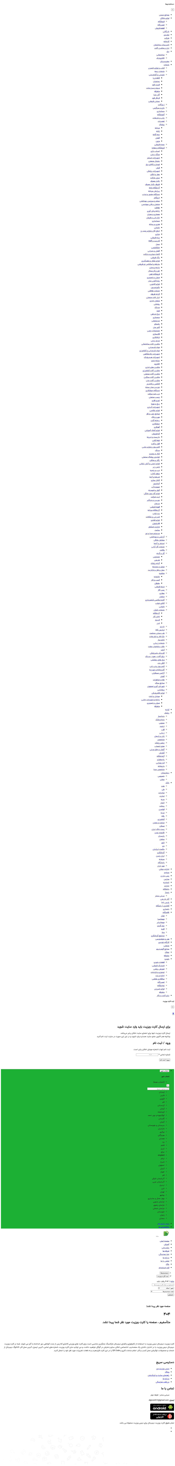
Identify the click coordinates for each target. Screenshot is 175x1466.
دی (163, 846)
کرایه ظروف (155, 294)
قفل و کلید (155, 443)
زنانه (158, 131)
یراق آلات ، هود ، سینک (155, 656)
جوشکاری (156, 423)
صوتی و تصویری (153, 277)
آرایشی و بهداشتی (157, 536)
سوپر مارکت (155, 177)
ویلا (163, 932)
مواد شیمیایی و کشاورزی (149, 350)
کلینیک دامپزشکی (157, 653)
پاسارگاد (161, 862)
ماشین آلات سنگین (152, 377)
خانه (172, 1281)
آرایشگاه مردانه (154, 510)
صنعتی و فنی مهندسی (150, 204)
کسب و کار (155, 580)
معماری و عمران (153, 214)
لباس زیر (156, 467)
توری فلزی (156, 400)
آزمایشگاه (161, 756)
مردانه (157, 128)
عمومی (162, 723)
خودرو (167, 959)
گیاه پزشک (155, 563)
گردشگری (161, 852)
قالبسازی (156, 334)
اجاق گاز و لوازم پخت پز (150, 231)
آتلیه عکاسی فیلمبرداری (155, 600)
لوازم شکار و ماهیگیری (150, 260)
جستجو (170, 1295)
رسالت (162, 806)
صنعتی (166, 945)
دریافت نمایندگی (162, 1382)
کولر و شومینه (154, 490)
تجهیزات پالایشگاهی (151, 354)
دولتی (162, 779)
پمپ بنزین (164, 875)
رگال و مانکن (155, 460)
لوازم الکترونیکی (158, 693)
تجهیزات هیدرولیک (152, 357)
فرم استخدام (164, 1267)
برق (168, 51)
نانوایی (162, 606)
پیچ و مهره (155, 403)
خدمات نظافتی (154, 290)
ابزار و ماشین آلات (161, 48)
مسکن (162, 826)
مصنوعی (156, 556)
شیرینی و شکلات (153, 516)
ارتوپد (162, 726)
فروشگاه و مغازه (158, 147)
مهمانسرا (161, 919)
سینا (163, 812)
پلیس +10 (165, 902)
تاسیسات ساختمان (161, 44)
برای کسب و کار (163, 995)
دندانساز (161, 716)
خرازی (157, 234)
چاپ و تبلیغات (159, 118)
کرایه (167, 709)
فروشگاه (161, 21)
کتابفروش (156, 433)
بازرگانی (166, 31)
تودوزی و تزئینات (158, 972)
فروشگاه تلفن (154, 274)
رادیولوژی (161, 759)
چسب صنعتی (154, 397)
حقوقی (157, 583)
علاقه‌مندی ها (163, 1227)
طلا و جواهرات (159, 679)
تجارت (162, 796)
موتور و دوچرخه (158, 566)
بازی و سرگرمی (159, 108)
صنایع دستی (164, 15)
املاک (167, 952)
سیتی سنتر (160, 895)
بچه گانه (156, 134)
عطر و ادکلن (155, 174)
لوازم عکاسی (155, 410)
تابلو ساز (161, 639)
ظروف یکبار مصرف (152, 184)
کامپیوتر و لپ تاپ (157, 666)
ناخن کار (156, 616)
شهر (163, 842)
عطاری (162, 593)
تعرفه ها (166, 1251)
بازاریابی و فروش (153, 217)
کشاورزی (161, 819)
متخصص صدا (159, 769)
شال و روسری (154, 453)
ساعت (157, 530)
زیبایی (162, 733)
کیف (163, 649)
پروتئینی (161, 689)
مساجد (166, 872)
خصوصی (161, 776)
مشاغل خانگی (159, 540)
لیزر (158, 623)
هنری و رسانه (154, 224)
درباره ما (166, 1257)
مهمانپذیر (161, 922)
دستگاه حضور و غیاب (151, 194)
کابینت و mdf (154, 241)
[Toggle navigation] (157, 1236)
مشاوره (162, 573)
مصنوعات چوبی (153, 330)
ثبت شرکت (155, 497)
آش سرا (156, 94)
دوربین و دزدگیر (153, 500)
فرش (158, 167)
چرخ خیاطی (155, 314)
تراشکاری (156, 337)
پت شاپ (156, 513)
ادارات (166, 885)
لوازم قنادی (155, 520)
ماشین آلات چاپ (153, 380)
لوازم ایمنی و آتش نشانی (149, 463)
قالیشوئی (156, 523)
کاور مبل (156, 327)
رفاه (163, 816)
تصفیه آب (155, 487)
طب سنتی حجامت (157, 633)
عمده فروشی (159, 144)
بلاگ (167, 1264)
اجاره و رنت (160, 975)
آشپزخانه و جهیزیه (157, 669)
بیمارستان (165, 772)
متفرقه (157, 91)
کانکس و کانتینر (153, 383)
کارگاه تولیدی (163, 942)
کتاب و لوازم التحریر (156, 68)
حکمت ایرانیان (159, 849)
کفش (157, 138)
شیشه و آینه (155, 477)
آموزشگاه (161, 114)
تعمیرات (161, 121)
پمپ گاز (161, 590)
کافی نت (161, 663)
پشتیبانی (165, 1247)
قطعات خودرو (159, 962)
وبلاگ (167, 1372)
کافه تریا (156, 78)
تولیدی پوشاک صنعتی (151, 457)
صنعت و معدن (159, 822)
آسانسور (156, 483)
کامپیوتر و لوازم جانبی (151, 447)
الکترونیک (160, 58)
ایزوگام (157, 197)
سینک (157, 307)
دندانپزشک (160, 719)
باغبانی (157, 227)
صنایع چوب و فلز (153, 413)
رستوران (156, 81)
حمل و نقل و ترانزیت (156, 570)
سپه (163, 799)
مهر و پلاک (155, 417)
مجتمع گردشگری (158, 935)
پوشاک (162, 124)
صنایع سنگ (160, 683)
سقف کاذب (155, 473)
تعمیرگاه (161, 24)
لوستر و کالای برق (153, 164)
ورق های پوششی (158, 659)
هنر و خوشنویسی (162, 939)
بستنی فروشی (154, 101)
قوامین (162, 809)
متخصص (161, 739)
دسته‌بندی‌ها (164, 1273)
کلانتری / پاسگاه (162, 905)
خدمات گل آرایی (158, 546)
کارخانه (166, 41)
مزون (158, 141)
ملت (163, 786)
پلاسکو (157, 324)
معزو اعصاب (160, 746)
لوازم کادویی (155, 284)
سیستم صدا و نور (152, 533)
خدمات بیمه (160, 71)
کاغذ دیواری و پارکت (151, 254)
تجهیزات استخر (153, 157)
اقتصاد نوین (160, 832)
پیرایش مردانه (154, 191)
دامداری (166, 909)
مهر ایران (161, 866)
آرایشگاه (156, 613)
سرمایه (162, 859)
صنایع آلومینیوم (162, 949)
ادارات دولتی (164, 869)
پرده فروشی (155, 237)
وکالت (162, 550)
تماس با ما (165, 1261)
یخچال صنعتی (154, 161)
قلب (163, 729)
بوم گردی (161, 925)
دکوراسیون (155, 287)
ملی (163, 789)
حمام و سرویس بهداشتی (150, 201)
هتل (163, 915)
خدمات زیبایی (159, 643)
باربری (162, 626)
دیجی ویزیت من (162, 1368)
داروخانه (161, 766)
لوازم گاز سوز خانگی (152, 493)
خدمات (166, 64)
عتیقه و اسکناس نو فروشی (149, 264)
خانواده (157, 576)
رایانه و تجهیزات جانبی (150, 699)
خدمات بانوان (159, 610)
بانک (167, 782)
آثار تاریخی (164, 899)
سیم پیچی (155, 340)
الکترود (157, 364)
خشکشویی (155, 247)
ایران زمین (160, 856)
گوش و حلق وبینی (157, 749)
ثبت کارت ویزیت (163, 1276)
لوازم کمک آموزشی (152, 430)
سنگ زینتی (155, 154)
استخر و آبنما (159, 543)
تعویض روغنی (159, 969)
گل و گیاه (161, 553)
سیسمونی (156, 320)
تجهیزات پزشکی (153, 171)
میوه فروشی (160, 586)
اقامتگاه (166, 912)
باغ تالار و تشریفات (157, 636)
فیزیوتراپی (160, 762)
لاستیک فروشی (158, 965)
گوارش (162, 752)
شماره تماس (164, 1054)
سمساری (156, 317)
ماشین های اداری (152, 367)
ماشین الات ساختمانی (150, 344)
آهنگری (157, 427)
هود (158, 310)
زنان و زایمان (159, 736)
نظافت (157, 207)
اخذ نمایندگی (164, 1254)
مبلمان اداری (155, 300)
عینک (157, 450)
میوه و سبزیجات (153, 88)
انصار (162, 802)
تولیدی (166, 34)
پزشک (166, 713)
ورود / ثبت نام (164, 1060)
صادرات (161, 792)
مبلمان (162, 596)
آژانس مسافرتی (158, 673)
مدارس (166, 879)
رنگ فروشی (155, 257)
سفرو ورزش (164, 61)
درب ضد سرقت (154, 393)
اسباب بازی (155, 151)
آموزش (166, 1244)
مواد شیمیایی (154, 347)
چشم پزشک (160, 743)
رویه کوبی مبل (154, 280)
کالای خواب (160, 603)
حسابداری (161, 111)
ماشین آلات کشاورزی (151, 370)
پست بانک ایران (158, 829)
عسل (158, 244)
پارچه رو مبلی (154, 267)
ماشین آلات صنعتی (152, 374)
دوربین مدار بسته (152, 387)
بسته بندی (155, 360)
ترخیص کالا (160, 629)
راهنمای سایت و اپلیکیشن (158, 1375)
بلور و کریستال (154, 270)
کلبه (163, 929)
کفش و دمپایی (154, 251)
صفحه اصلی (164, 1241)
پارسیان (161, 836)
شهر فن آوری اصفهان (156, 686)
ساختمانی (160, 54)
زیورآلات (161, 104)
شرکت (166, 38)
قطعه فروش (160, 28)
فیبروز (157, 620)
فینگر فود (156, 98)
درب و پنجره (155, 470)
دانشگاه (166, 889)
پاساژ (167, 892)
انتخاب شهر (164, 1071)
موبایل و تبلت (154, 696)
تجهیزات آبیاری (153, 407)
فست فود (156, 84)
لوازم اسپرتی (159, 989)
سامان (162, 839)
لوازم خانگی (164, 18)
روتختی (157, 304)
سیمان (157, 503)
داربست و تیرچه (153, 437)
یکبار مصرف (155, 181)
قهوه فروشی (155, 506)
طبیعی (157, 560)
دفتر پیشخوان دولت (156, 646)
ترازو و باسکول (154, 526)
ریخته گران (155, 420)
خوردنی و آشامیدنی (157, 74)
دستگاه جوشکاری (153, 390)
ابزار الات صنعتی (153, 297)
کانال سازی (155, 480)
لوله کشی (156, 440)
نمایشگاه (161, 985)
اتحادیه (166, 882)
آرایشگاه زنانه (154, 187)
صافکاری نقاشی (158, 979)
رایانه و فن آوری (153, 211)
